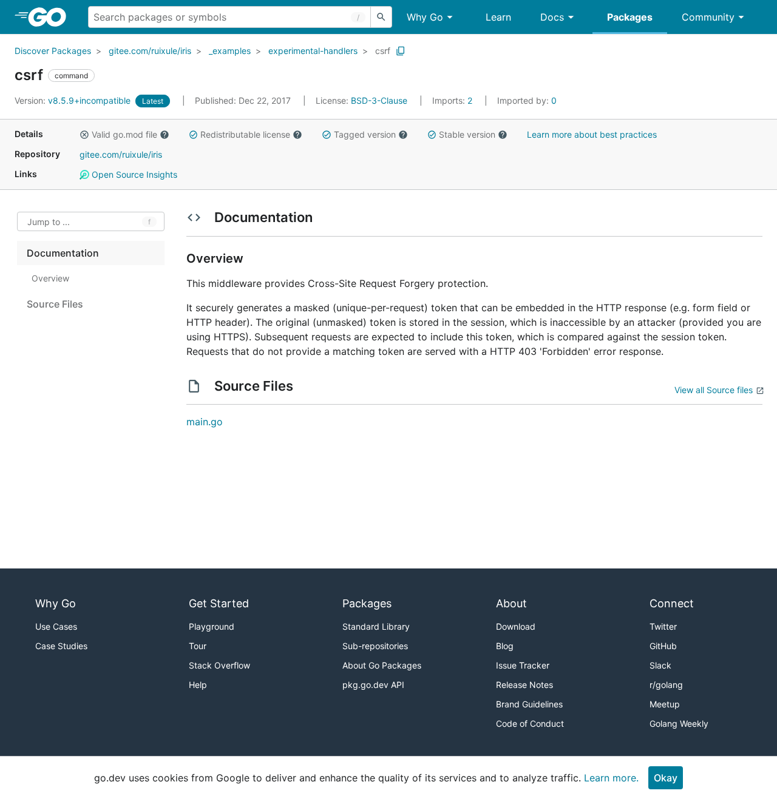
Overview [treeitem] (50, 278)
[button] (84, 135)
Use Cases (56, 626)
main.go (204, 422)
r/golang (666, 684)
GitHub (663, 646)
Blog (505, 646)
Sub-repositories (375, 646)
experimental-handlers (313, 51)
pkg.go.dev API (373, 684)
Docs (552, 17)
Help (198, 684)
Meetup (665, 704)
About (511, 603)
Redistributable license (245, 134)
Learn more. (611, 778)
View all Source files (713, 390)
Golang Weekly (679, 723)
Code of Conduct (530, 723)
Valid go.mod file (124, 134)
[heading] (51, 17)
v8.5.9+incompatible (74, 100)
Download (515, 626)
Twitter (663, 626)
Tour (197, 646)
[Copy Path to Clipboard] (400, 51)
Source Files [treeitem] (55, 304)
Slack (660, 665)
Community (708, 17)
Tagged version (364, 134)
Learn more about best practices (592, 134)
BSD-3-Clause (379, 100)
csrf (382, 51)
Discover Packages (53, 51)
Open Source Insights (133, 174)
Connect (672, 603)
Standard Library (376, 626)
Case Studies (61, 646)
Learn (498, 17)
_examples (230, 51)
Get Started (219, 603)
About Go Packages (381, 665)
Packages (630, 17)
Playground (211, 626)
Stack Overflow (219, 665)
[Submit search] (381, 17)
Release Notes (524, 684)
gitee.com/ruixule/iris (150, 51)
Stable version (467, 134)
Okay (665, 778)
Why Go (425, 17)
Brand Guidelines (529, 704)
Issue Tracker (522, 665)
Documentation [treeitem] (63, 253)
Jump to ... (48, 222)
